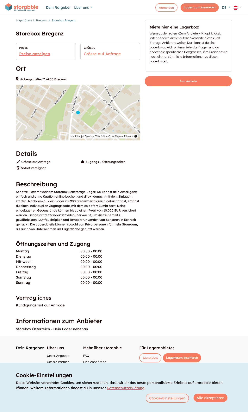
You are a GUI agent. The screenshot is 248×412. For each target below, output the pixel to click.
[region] (78, 112)
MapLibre (76, 136)
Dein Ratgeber (58, 7)
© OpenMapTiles (91, 136)
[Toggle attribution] (135, 136)
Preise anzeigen (34, 53)
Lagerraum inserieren (200, 7)
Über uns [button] (82, 7)
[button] (237, 7)
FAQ (86, 356)
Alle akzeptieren (210, 398)
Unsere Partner (58, 362)
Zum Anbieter (188, 81)
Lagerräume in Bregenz (31, 20)
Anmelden (166, 7)
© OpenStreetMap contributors (117, 136)
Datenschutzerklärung (126, 388)
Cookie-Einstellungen (167, 398)
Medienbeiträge (94, 362)
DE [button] (224, 7)
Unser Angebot (58, 356)
